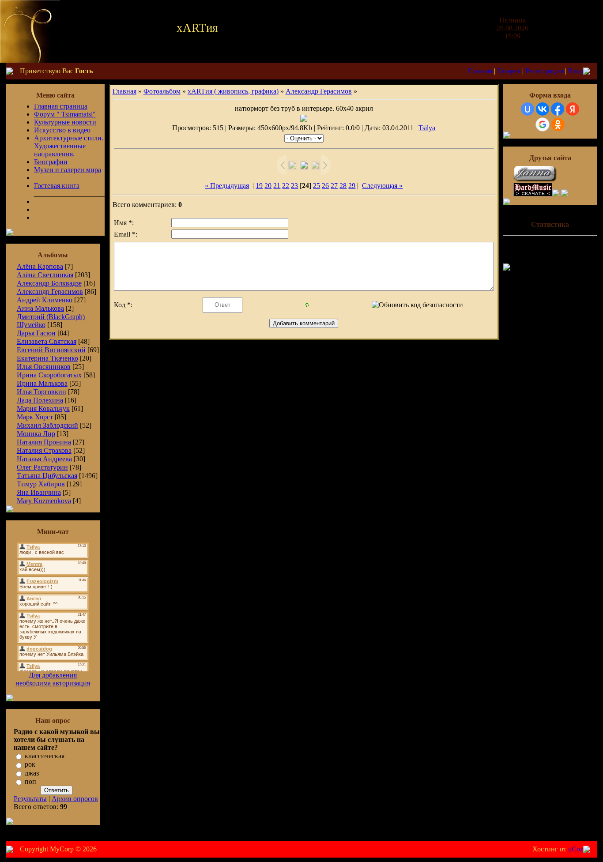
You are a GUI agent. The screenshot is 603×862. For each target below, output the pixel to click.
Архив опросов (75, 798)
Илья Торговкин (41, 391)
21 (276, 185)
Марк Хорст (35, 417)
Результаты (30, 798)
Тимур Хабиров (41, 484)
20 (267, 185)
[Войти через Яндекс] (572, 109)
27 (334, 185)
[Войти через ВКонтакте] (542, 109)
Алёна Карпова (40, 266)
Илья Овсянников (44, 366)
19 (259, 185)
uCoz (575, 849)
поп (30, 781)
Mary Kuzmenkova (44, 500)
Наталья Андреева (44, 459)
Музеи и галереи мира (67, 169)
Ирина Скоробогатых (49, 375)
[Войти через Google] (542, 124)
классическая (44, 756)
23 (294, 185)
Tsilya (426, 128)
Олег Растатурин (42, 467)
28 (343, 185)
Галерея (508, 71)
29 (351, 185)
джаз (32, 773)
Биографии (51, 162)
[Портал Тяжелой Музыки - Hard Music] (532, 194)
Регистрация (544, 71)
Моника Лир (36, 433)
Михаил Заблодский (47, 425)
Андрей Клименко (44, 300)
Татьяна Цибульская (47, 475)
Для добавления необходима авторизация (52, 679)
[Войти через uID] (527, 109)
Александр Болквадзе (49, 283)
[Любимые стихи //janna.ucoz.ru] (535, 180)
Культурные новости (65, 122)
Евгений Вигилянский (51, 350)
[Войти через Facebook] (557, 109)
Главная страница (60, 106)
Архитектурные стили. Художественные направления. (68, 146)
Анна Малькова (40, 308)
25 (316, 185)
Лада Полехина (40, 400)
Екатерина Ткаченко (47, 358)
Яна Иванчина (39, 492)
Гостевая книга (56, 185)
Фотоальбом (162, 91)
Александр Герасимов (50, 291)
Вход (575, 71)
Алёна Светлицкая (45, 275)
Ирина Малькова (42, 383)
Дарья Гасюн (36, 333)
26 (325, 185)
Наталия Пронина (44, 442)
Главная (480, 71)
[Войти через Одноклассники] (558, 124)
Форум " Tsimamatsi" (65, 114)
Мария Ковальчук (43, 408)
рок (30, 764)
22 (285, 185)
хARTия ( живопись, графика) (233, 91)
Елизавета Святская (46, 341)
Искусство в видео (62, 130)
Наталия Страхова (44, 450)
